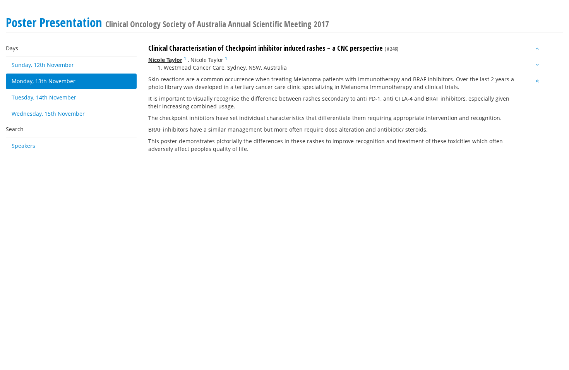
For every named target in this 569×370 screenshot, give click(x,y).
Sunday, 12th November (43, 65)
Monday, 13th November (43, 81)
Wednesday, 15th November (48, 113)
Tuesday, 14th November (44, 97)
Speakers (23, 145)
